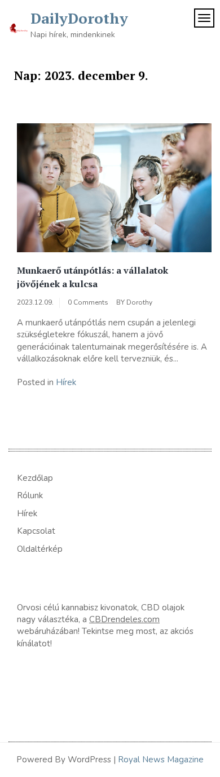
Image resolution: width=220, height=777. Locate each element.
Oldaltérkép (40, 549)
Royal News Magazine (161, 759)
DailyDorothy (79, 18)
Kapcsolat (36, 531)
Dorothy (139, 302)
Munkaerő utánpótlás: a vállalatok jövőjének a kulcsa (92, 277)
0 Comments (88, 302)
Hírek (66, 382)
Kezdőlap (35, 478)
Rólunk (30, 495)
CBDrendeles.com (124, 619)
